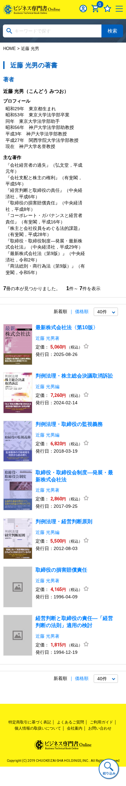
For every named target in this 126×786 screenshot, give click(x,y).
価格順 (82, 311)
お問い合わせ (99, 728)
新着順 (60, 311)
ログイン (83, 8)
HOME (9, 48)
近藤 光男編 (47, 386)
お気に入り (107, 8)
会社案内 (74, 728)
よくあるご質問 (70, 722)
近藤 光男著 (47, 338)
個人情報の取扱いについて (38, 728)
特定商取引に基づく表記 (29, 722)
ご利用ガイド (101, 722)
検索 (112, 31)
